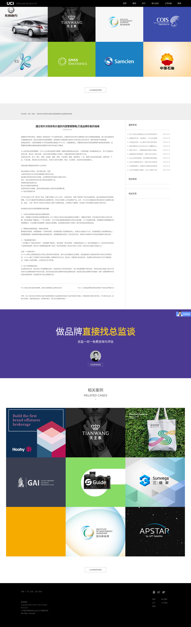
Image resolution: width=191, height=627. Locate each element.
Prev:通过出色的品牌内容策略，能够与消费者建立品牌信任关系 (41, 288)
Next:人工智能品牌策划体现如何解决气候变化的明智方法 (96, 288)
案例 (134, 3)
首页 (125, 3)
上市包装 (168, 3)
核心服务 (164, 599)
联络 (179, 3)
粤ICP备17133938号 (28, 613)
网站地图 (24, 602)
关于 (144, 3)
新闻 (33, 114)
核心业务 (155, 3)
